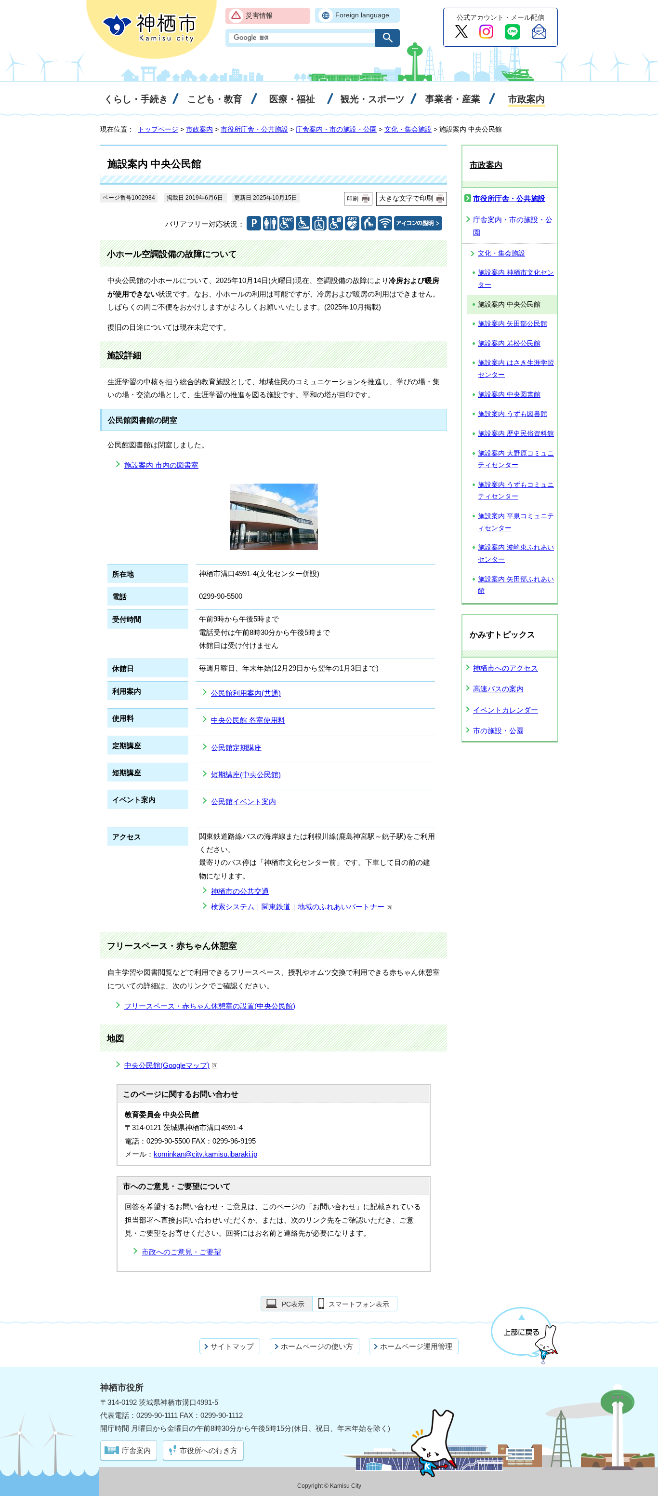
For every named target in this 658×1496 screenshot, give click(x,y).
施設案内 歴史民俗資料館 (516, 433)
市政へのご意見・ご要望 (181, 1252)
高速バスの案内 (498, 689)
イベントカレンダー (505, 710)
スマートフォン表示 (359, 1304)
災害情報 (259, 15)
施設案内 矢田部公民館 (512, 323)
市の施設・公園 (498, 731)
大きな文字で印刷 (406, 198)
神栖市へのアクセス (505, 668)
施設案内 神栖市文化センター (516, 278)
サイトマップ (232, 1346)
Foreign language (362, 15)
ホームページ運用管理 (416, 1346)
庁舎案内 (136, 1450)
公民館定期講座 (236, 747)
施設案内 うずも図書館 (512, 414)
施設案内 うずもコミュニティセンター (516, 490)
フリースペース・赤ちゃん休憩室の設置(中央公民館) (209, 1006)
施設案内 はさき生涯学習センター (516, 368)
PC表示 (293, 1304)
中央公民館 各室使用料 (248, 720)
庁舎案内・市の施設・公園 (336, 129)
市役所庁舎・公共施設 (254, 129)
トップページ (158, 129)
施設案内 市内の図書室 (161, 465)
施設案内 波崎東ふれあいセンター (516, 553)
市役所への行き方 (208, 1450)
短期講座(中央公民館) (246, 774)
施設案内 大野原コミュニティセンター (516, 459)
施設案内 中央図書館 (509, 394)
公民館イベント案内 (243, 801)
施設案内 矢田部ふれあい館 (516, 585)
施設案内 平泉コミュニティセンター (516, 522)
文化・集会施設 (408, 129)
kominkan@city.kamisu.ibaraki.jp (205, 1154)
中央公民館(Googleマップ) (167, 1065)
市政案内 (199, 129)
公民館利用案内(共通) (246, 693)
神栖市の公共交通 (240, 891)
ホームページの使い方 (317, 1346)
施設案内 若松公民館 (509, 343)
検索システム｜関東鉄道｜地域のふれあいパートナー (297, 907)
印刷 (352, 198)
